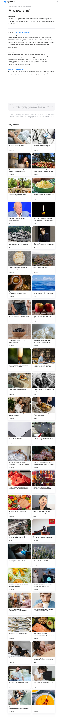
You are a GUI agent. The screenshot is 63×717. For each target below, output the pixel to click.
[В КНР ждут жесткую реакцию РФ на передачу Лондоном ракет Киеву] (43, 433)
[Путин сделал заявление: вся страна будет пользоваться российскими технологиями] (19, 555)
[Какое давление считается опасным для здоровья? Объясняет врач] (43, 140)
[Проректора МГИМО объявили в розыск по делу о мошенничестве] (43, 237)
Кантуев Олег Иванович (23, 32)
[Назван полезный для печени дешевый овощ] (19, 506)
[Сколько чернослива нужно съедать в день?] (19, 335)
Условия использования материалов (40, 715)
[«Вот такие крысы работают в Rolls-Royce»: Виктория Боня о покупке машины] (43, 506)
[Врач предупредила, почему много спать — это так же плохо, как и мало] (19, 457)
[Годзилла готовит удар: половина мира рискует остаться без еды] (43, 286)
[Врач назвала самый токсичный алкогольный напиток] (19, 359)
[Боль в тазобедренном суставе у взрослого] (19, 311)
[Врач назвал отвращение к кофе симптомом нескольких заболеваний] (43, 604)
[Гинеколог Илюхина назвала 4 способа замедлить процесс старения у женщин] (43, 359)
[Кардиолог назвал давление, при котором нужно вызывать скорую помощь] (19, 701)
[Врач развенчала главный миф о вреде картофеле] (43, 408)
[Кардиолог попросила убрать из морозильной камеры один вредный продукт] (19, 164)
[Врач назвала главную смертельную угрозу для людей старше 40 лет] (43, 628)
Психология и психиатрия (24, 6)
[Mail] (5, 2)
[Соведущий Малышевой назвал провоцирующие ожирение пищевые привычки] (19, 262)
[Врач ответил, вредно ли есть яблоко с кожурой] (43, 311)
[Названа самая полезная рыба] (19, 628)
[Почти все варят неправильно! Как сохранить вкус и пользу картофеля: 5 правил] (43, 189)
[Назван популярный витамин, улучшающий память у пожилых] (19, 189)
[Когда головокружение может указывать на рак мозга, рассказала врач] (43, 579)
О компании (7, 715)
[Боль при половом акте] (19, 652)
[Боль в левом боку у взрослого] (19, 677)
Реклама (13, 715)
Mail (2, 715)
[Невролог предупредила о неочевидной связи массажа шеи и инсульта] (43, 652)
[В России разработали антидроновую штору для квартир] (19, 433)
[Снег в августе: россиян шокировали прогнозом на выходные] (43, 555)
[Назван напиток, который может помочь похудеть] (19, 408)
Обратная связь (53, 715)
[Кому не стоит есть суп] (43, 701)
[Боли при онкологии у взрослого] (43, 677)
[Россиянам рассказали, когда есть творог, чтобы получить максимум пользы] (43, 335)
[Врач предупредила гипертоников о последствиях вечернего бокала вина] (19, 604)
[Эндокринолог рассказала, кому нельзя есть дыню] (19, 579)
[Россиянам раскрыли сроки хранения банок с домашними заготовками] (43, 482)
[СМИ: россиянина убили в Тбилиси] (43, 262)
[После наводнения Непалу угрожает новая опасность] (19, 530)
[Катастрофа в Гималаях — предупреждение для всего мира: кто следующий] (19, 237)
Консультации (12, 6)
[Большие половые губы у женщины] (19, 140)
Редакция (29, 715)
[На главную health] (10, 2)
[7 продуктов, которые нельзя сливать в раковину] (19, 384)
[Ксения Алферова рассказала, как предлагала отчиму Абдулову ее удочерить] (43, 384)
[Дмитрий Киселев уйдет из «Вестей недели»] (19, 213)
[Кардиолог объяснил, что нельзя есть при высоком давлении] (19, 286)
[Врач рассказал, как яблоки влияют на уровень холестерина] (43, 164)
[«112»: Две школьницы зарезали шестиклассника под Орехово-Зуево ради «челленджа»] (43, 213)
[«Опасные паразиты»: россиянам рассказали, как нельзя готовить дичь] (43, 457)
